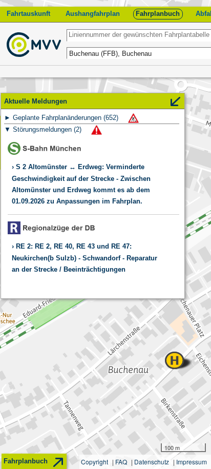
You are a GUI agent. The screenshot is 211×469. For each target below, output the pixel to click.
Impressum (191, 461)
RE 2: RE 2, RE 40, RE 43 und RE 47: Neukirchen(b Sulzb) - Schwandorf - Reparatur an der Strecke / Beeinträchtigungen (84, 257)
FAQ (121, 461)
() (66, 117)
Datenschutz (151, 461)
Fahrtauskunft (28, 13)
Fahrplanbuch (158, 13)
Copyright (94, 461)
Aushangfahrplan (93, 13)
